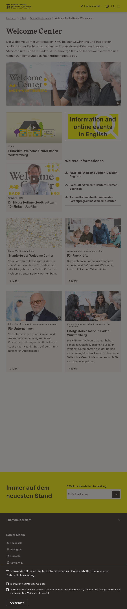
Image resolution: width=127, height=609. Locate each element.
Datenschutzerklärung (21, 575)
